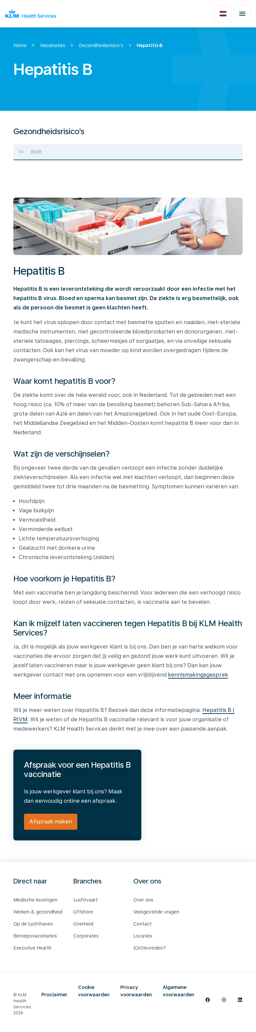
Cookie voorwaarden (94, 991)
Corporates (86, 936)
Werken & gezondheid (37, 912)
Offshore (83, 912)
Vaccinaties (52, 45)
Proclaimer (54, 994)
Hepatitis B (149, 45)
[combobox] (128, 152)
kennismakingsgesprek (198, 675)
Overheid (83, 924)
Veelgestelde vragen (156, 912)
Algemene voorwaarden (178, 991)
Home (20, 45)
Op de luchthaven (33, 924)
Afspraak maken (50, 821)
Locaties (142, 936)
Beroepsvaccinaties (35, 936)
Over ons (143, 899)
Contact (142, 924)
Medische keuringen (35, 899)
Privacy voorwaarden (136, 991)
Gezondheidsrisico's (101, 45)
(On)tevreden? (149, 948)
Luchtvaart (85, 899)
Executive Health (32, 948)
